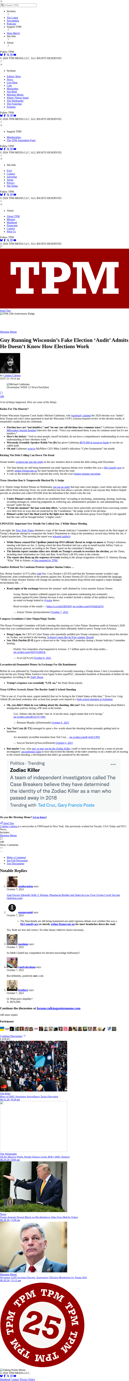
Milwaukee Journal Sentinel (21, 430)
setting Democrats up (26, 470)
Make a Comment (16, 857)
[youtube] (14, 55)
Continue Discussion (11, 1036)
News (10, 79)
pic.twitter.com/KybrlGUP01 (84, 737)
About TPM (13, 216)
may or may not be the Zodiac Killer (51, 748)
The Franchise (14, 103)
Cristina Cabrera (12, 375)
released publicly (61, 536)
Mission (11, 219)
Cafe (9, 85)
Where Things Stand (18, 97)
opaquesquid (25, 912)
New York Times (25, 530)
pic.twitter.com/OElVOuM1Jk (29, 652)
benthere (23, 990)
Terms (10, 179)
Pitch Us (11, 231)
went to (31, 448)
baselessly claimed (81, 415)
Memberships (14, 137)
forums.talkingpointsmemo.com (58, 1008)
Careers (11, 228)
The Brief (12, 91)
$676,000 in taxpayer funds (94, 442)
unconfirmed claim (31, 751)
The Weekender (15, 100)
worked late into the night (29, 462)
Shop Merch (13, 33)
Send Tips (5, 310)
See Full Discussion (17, 860)
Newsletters (13, 20)
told (39, 573)
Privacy (11, 182)
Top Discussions (15, 863)
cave (119, 467)
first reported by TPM (45, 560)
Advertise (12, 176)
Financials (12, 225)
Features (11, 106)
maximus (23, 944)
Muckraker (12, 88)
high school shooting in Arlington (95, 699)
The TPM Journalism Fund (21, 140)
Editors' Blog (14, 76)
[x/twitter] (8, 55)
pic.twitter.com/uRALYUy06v (29, 716)
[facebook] (4, 55)
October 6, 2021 (42, 657)
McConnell (110, 467)
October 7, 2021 (59, 612)
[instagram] (11, 55)
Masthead (12, 222)
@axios (48, 600)
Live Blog (12, 82)
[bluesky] (1, 55)
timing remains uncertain (87, 473)
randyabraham (26, 967)
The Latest (12, 17)
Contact (11, 173)
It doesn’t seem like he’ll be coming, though (70, 637)
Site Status (12, 185)
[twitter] (8, 1376)
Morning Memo (15, 94)
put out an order (61, 487)
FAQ (9, 170)
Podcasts (11, 23)
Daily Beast (37, 677)
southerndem (25, 886)
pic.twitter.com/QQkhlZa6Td (88, 606)
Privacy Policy (27, 1379)
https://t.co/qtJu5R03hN (59, 606)
